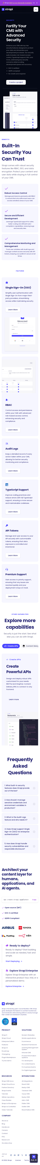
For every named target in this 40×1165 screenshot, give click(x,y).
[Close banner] (37, 3)
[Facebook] (26, 1155)
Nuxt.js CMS (26, 1097)
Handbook (5, 1127)
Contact (5, 1133)
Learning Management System (30, 1048)
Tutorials (5, 1094)
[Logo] (7, 9)
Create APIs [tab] (13, 646)
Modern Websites (28, 1035)
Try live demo (6, 1061)
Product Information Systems (29, 1056)
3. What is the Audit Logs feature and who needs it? (16, 818)
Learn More (13, 309)
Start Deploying (13, 961)
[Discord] (15, 1155)
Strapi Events (6, 1091)
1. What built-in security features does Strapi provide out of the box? (17, 788)
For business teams (29, 1067)
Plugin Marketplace (9, 1057)
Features (5, 1045)
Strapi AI (5, 1048)
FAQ (3, 1137)
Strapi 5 (4, 1035)
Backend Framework (29, 1045)
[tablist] (20, 646)
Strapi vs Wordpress (9, 1103)
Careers (5, 1130)
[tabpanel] (20, 699)
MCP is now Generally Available (20, 3)
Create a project (16, 82)
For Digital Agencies (29, 1070)
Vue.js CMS (26, 1094)
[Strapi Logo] (8, 1004)
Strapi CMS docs (8, 1081)
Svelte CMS (26, 1107)
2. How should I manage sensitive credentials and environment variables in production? (16, 804)
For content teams (28, 1064)
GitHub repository (8, 1097)
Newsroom (6, 1140)
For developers (27, 1061)
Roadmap (5, 1051)
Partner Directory (8, 1087)
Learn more (14, 699)
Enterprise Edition (8, 1041)
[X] (22, 1155)
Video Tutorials (7, 1110)
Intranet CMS (26, 1053)
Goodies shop (7, 1143)
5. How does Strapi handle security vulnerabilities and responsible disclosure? (16, 846)
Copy (34, 900)
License (18, 1160)
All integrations (27, 1081)
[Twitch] (18, 1155)
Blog (3, 1124)
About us (5, 1121)
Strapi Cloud (6, 1038)
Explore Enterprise (13, 986)
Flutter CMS (26, 1103)
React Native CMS (28, 1110)
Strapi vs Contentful (9, 1107)
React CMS (26, 1084)
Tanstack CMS (27, 1091)
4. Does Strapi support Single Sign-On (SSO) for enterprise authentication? (17, 832)
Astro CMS (25, 1100)
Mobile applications (29, 1038)
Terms (26, 1160)
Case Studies (6, 1100)
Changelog (6, 1054)
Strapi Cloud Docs (8, 1084)
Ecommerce (26, 1041)
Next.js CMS (26, 1087)
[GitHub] (11, 1155)
